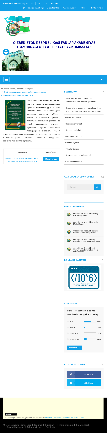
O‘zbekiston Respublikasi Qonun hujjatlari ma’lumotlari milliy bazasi (85, 250)
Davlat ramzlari (97, 8)
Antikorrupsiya (70, 8)
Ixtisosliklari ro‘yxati (25, 88)
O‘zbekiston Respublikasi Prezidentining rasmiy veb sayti (86, 240)
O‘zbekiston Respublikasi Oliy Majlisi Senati (85, 223)
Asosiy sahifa (9, 88)
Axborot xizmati (34, 427)
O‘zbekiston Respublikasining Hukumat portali (85, 214)
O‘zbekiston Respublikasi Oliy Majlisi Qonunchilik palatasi (85, 232)
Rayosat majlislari (73, 130)
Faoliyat (38, 425)
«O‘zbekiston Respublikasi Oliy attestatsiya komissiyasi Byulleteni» (81, 100)
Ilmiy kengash (82, 425)
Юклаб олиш (51, 159)
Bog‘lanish (51, 427)
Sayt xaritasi (54, 8)
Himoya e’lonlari (65, 425)
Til (84, 8)
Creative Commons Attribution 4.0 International (64, 417)
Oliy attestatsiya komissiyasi (17, 425)
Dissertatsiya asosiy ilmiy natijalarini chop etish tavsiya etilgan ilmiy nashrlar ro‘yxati (83, 110)
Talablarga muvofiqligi (35, 8)
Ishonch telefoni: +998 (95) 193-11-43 (18, 3)
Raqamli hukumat (15, 427)
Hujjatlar (49, 425)
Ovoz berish (74, 347)
